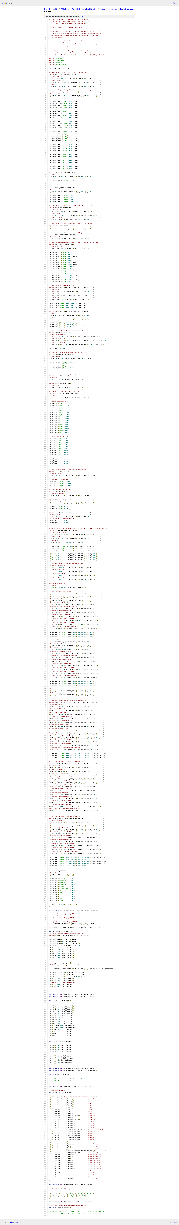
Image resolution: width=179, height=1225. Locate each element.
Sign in (175, 3)
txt (171, 1222)
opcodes (130, 9)
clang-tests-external (109, 9)
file (82, 16)
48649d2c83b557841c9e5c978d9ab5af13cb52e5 (78, 9)
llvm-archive (53, 9)
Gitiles (11, 1222)
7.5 (124, 9)
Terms (21, 1222)
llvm (45, 9)
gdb (120, 9)
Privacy (16, 1222)
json (175, 1222)
